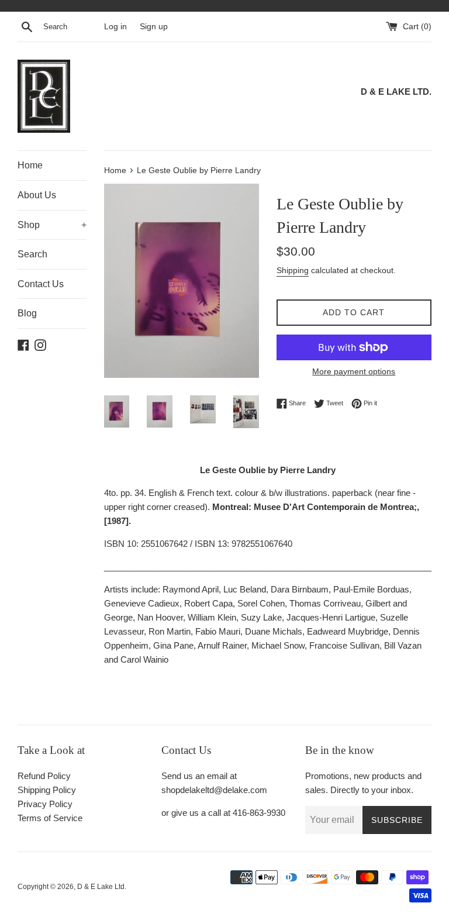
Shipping (293, 270)
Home (30, 165)
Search (32, 254)
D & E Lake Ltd (101, 887)
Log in (115, 26)
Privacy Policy (45, 804)
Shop (52, 225)
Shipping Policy (47, 790)
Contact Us (41, 284)
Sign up (154, 26)
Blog (27, 313)
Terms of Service (50, 818)
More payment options (353, 371)
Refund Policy (44, 776)
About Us (37, 195)
